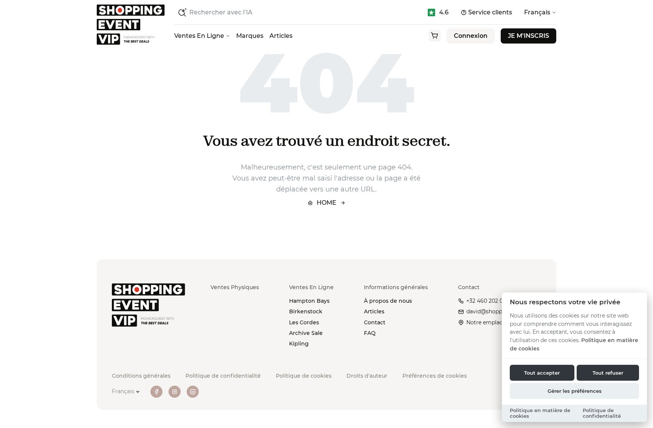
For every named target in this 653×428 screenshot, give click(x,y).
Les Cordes (304, 322)
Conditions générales (141, 375)
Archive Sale (306, 333)
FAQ (370, 333)
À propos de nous (388, 300)
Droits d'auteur (367, 375)
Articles (280, 35)
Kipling (299, 343)
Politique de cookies (303, 375)
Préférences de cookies (434, 375)
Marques (249, 35)
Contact (374, 322)
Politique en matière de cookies (540, 413)
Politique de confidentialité (223, 375)
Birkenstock (305, 311)
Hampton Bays (309, 300)
